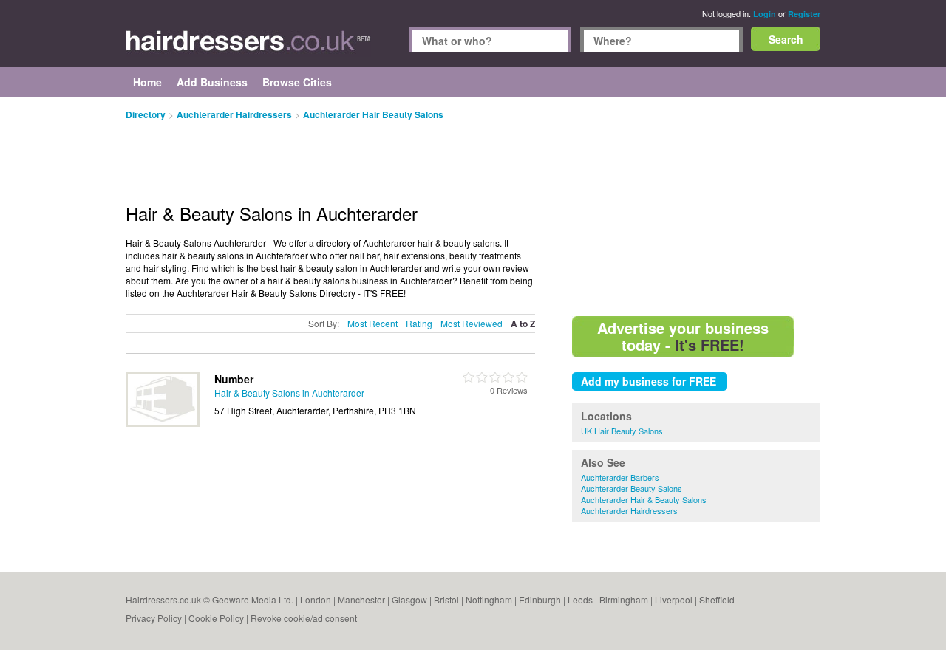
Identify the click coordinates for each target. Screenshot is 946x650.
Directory (146, 114)
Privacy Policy (154, 618)
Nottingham (489, 599)
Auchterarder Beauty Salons (631, 488)
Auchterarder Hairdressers (629, 510)
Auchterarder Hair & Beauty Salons (644, 499)
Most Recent (372, 323)
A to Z (523, 324)
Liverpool (674, 599)
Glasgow (409, 599)
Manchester (361, 599)
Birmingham (623, 599)
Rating (419, 323)
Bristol (446, 599)
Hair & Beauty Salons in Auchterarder (289, 392)
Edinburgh (540, 599)
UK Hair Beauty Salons (622, 431)
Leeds (580, 599)
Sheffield (717, 599)
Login (764, 13)
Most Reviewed (471, 323)
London (315, 599)
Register (804, 13)
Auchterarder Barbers (620, 477)
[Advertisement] (696, 206)
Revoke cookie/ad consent (304, 618)
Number (233, 379)
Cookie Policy (216, 618)
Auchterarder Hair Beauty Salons (373, 114)
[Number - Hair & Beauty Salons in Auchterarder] (163, 423)
